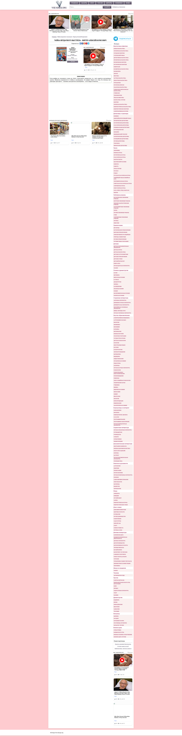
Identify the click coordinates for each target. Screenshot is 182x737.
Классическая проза (120, 157)
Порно (115, 210)
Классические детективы (121, 125)
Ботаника (116, 329)
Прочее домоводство (120, 516)
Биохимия (117, 327)
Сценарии (117, 609)
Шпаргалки (117, 396)
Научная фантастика (120, 78)
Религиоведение (118, 375)
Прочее (115, 578)
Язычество (117, 486)
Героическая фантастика (121, 50)
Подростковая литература (121, 590)
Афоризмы (117, 150)
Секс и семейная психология (122, 380)
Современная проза (119, 185)
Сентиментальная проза (121, 181)
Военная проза (118, 152)
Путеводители (118, 432)
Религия (116, 477)
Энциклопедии (118, 441)
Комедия (116, 495)
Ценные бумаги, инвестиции (122, 563)
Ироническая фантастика (121, 60)
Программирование (119, 419)
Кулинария (117, 514)
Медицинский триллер (120, 134)
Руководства (117, 434)
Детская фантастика (120, 252)
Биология (116, 322)
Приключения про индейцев (122, 234)
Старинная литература (120, 298)
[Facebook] (82, 43)
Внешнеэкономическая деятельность (120, 538)
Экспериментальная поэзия (122, 293)
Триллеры (117, 143)
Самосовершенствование (121, 479)
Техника (116, 573)
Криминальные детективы (121, 127)
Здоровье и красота (119, 512)
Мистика (116, 75)
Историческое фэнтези (120, 64)
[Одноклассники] (84, 43)
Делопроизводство (119, 543)
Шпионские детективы (120, 145)
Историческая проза (119, 155)
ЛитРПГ (116, 73)
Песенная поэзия (119, 288)
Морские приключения (120, 232)
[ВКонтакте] (80, 43)
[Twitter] (88, 43)
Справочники (117, 439)
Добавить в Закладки (118, 7)
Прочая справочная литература (123, 430)
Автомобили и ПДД (119, 575)
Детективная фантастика (121, 57)
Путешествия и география (121, 241)
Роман (115, 173)
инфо (128, 3)
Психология (117, 370)
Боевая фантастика (119, 48)
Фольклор (116, 613)
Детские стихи (118, 258)
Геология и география (120, 336)
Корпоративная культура (121, 545)
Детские (116, 244)
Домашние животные (120, 509)
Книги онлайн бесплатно (123, 644)
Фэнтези (116, 102)
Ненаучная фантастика (120, 80)
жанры (84, 3)
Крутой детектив (118, 129)
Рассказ (116, 170)
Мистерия (116, 606)
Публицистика (118, 461)
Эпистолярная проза (120, 188)
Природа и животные (120, 236)
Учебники (116, 385)
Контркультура (118, 159)
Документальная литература (122, 444)
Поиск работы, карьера (120, 556)
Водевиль (116, 600)
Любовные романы (119, 195)
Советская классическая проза (123, 183)
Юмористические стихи (121, 504)
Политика (117, 365)
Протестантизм (118, 472)
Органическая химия (120, 361)
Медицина (117, 356)
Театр (115, 592)
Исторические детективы (121, 122)
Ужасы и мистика (119, 97)
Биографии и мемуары (120, 446)
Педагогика (117, 363)
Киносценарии (118, 604)
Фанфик (116, 595)
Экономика (117, 565)
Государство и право (119, 338)
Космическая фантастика (121, 69)
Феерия (116, 192)
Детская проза (118, 249)
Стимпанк (117, 93)
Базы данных (117, 410)
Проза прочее (117, 168)
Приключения (118, 225)
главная (74, 3)
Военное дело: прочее (120, 636)
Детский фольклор (119, 261)
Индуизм (116, 468)
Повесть (116, 166)
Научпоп (116, 455)
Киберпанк (117, 66)
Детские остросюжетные (73, 58)
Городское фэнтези (119, 53)
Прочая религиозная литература (123, 475)
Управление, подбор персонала (123, 561)
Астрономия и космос (120, 320)
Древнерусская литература (121, 304)
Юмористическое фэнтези (121, 109)
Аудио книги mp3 (123, 646)
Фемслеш (116, 223)
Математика (117, 354)
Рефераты (116, 378)
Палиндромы (117, 286)
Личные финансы (119, 547)
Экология (116, 398)
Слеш (115, 214)
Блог (92, 3)
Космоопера (117, 71)
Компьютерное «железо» (121, 414)
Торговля (116, 559)
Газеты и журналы (119, 580)
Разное (116, 570)
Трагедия (116, 611)
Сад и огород (117, 521)
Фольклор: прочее (119, 625)
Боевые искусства (119, 632)
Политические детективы (121, 136)
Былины (116, 616)
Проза (115, 148)
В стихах (116, 279)
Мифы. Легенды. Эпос (120, 310)
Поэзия (116, 291)
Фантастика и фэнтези (120, 46)
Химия (116, 394)
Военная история (119, 333)
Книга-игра (117, 263)
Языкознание (117, 403)
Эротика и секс (118, 530)
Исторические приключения (122, 230)
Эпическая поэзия (119, 295)
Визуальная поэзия (119, 277)
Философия (117, 391)
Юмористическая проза (120, 502)
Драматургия (117, 281)
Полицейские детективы (121, 138)
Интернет (116, 412)
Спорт (115, 525)
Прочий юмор (117, 498)
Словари (116, 436)
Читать (73, 61)
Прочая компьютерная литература (120, 424)
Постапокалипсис (119, 85)
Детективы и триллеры (120, 113)
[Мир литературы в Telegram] (123, 40)
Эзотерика (117, 484)
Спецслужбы (117, 630)
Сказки (116, 268)
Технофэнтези (118, 95)
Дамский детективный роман (122, 118)
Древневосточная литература (122, 302)
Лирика (116, 284)
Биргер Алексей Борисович (73, 55)
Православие (117, 470)
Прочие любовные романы (121, 212)
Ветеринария (117, 331)
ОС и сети (116, 417)
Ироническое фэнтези (120, 62)
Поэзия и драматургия (120, 270)
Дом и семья (117, 507)
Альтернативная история (121, 111)
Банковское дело (118, 535)
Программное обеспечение (121, 421)
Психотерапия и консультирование (119, 373)
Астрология (117, 466)
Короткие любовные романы (122, 201)
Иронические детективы (121, 120)
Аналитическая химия (120, 405)
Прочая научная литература (122, 367)
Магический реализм (120, 161)
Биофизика (117, 324)
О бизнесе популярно (120, 554)
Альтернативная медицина (122, 317)
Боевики (116, 116)
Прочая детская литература (122, 265)
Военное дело (117, 627)
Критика (116, 453)
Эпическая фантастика (120, 104)
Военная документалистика (122, 448)
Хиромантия (117, 488)
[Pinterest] (86, 43)
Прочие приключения (120, 239)
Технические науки (119, 382)
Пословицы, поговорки (120, 623)
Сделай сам (117, 523)
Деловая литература (119, 532)
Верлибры (116, 275)
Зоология (116, 342)
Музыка (116, 588)
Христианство (118, 481)
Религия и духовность (120, 463)
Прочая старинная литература (122, 313)
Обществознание (118, 358)
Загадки (116, 618)
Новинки (118, 3)
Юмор (115, 491)
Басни (115, 272)
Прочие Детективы (119, 141)
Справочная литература (121, 427)
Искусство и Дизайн (119, 450)
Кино (115, 586)
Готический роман (119, 55)
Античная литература (120, 300)
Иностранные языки (119, 345)
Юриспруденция (118, 400)
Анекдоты (117, 493)
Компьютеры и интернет (121, 408)
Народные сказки (119, 620)
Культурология (118, 349)
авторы (109, 3)
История (116, 347)
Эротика (116, 220)
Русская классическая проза (122, 175)
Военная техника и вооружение (123, 634)
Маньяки (116, 132)
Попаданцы (117, 82)
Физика (116, 387)
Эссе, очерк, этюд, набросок (121, 190)
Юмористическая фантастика (122, 106)
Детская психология (120, 340)
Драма (115, 602)
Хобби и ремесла (118, 527)
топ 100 (100, 3)
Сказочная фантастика (120, 87)
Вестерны (116, 227)
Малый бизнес (118, 549)
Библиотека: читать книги (123, 648)
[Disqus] (80, 101)
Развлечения (117, 518)
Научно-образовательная (121, 315)
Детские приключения (120, 256)
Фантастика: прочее (119, 99)
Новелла (116, 164)
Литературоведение (119, 351)
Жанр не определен (119, 568)
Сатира (116, 500)
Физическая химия (119, 389)
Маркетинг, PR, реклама (120, 552)
